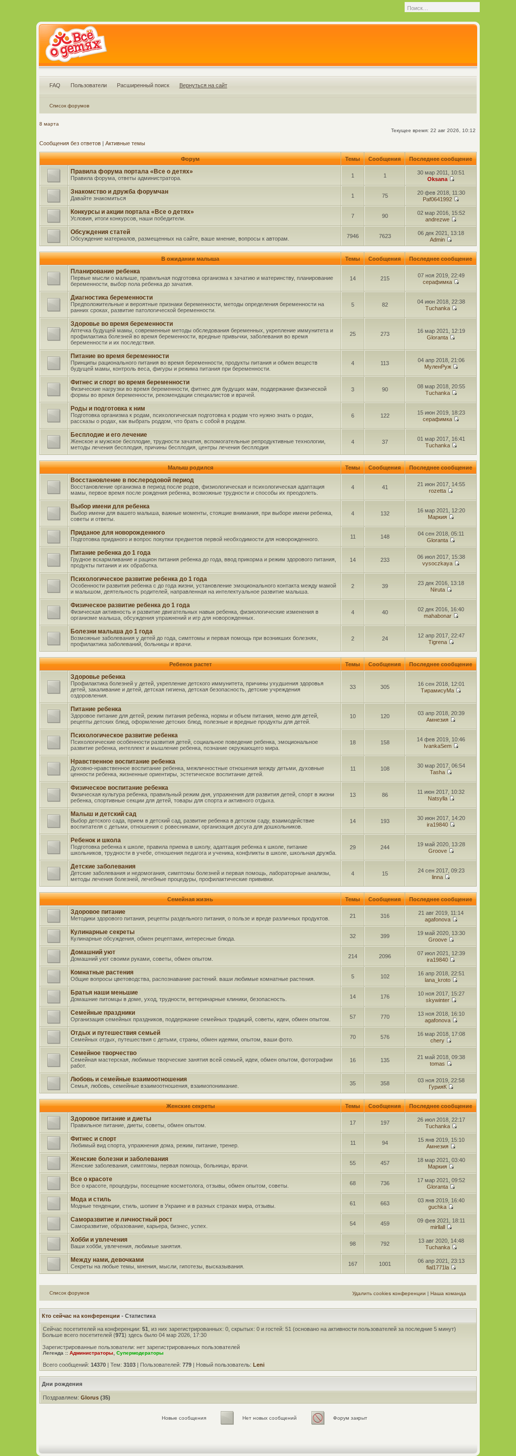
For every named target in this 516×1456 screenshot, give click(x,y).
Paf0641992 (437, 199)
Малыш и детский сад (104, 814)
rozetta (437, 491)
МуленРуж (437, 367)
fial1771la (437, 1267)
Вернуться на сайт (203, 85)
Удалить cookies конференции (389, 1293)
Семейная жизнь (190, 899)
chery (437, 1040)
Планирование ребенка (105, 271)
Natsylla (437, 798)
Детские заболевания (103, 866)
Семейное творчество (104, 1053)
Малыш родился (190, 467)
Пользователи (89, 85)
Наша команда (448, 1293)
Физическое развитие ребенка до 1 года (130, 605)
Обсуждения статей (100, 232)
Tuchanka (437, 308)
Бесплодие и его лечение (109, 434)
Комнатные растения (102, 972)
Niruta (437, 590)
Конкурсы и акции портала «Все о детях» (132, 211)
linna (437, 877)
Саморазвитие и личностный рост (121, 1219)
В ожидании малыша (190, 259)
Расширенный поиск (143, 85)
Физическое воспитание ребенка (119, 787)
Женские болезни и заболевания (119, 1158)
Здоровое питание (98, 911)
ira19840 (437, 825)
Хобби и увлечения (99, 1239)
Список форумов (69, 105)
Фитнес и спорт (93, 1138)
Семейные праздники (103, 1012)
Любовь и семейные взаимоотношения (129, 1079)
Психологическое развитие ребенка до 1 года (139, 579)
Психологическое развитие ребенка (124, 735)
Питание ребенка (96, 709)
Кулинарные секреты (103, 932)
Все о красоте (91, 1179)
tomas (437, 1064)
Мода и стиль (91, 1199)
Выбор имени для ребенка (110, 506)
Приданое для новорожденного (118, 532)
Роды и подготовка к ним (108, 408)
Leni (259, 1365)
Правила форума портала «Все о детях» (132, 171)
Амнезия (437, 720)
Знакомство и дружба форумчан (119, 191)
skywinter (437, 1000)
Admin (437, 240)
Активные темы (125, 143)
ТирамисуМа (437, 690)
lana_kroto (437, 980)
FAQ (54, 85)
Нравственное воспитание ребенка (123, 761)
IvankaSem (438, 746)
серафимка (437, 282)
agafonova (437, 919)
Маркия (437, 517)
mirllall (437, 1227)
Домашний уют (93, 952)
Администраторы (91, 1353)
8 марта (49, 124)
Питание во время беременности (120, 356)
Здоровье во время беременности (122, 323)
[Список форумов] (75, 47)
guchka (437, 1207)
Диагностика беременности (112, 297)
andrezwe (437, 219)
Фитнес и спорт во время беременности (130, 382)
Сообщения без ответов (70, 143)
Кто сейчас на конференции (81, 1316)
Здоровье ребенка (98, 676)
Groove (437, 851)
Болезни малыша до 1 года (112, 631)
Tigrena (437, 642)
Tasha (437, 772)
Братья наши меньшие (104, 992)
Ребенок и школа (96, 840)
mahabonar (438, 616)
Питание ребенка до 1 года (111, 552)
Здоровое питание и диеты (111, 1118)
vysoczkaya (437, 563)
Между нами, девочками (107, 1259)
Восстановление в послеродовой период (132, 480)
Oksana (437, 179)
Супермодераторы (140, 1353)
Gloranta (437, 337)
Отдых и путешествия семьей (115, 1032)
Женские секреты (190, 1106)
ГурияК (437, 1087)
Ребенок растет (190, 664)
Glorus (90, 1397)
